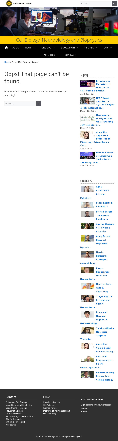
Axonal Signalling (103, 288)
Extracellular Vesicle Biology (105, 376)
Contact (70, 54)
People (89, 47)
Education (68, 47)
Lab (106, 47)
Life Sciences (49, 405)
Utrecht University (51, 402)
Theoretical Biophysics (104, 215)
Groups (46, 47)
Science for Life (50, 408)
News (28, 47)
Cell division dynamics (105, 228)
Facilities (48, 54)
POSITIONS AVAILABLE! (92, 399)
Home (7, 62)
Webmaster (11, 424)
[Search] (114, 3)
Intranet (84, 411)
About (17, 47)
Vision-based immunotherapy (104, 348)
